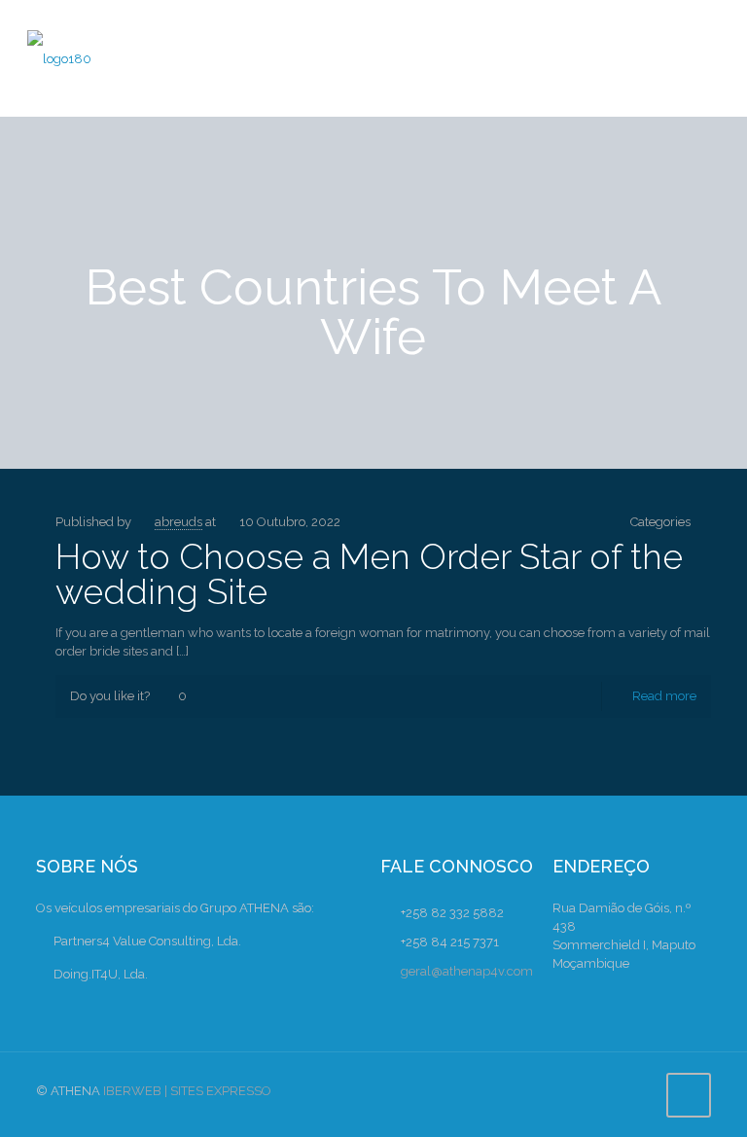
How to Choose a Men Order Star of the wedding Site (369, 574)
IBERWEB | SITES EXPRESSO (187, 1091)
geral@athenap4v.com (467, 971)
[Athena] (59, 58)
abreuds (178, 522)
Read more (664, 696)
